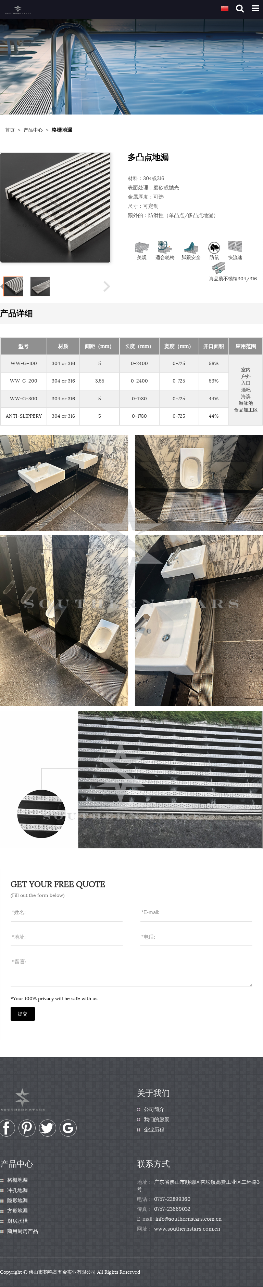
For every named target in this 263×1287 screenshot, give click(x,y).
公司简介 (154, 1109)
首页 (10, 130)
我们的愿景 (157, 1119)
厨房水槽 (17, 1221)
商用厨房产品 (22, 1231)
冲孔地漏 (17, 1190)
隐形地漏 (17, 1200)
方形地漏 (17, 1211)
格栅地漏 (17, 1180)
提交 (22, 1014)
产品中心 (33, 130)
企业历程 (154, 1130)
